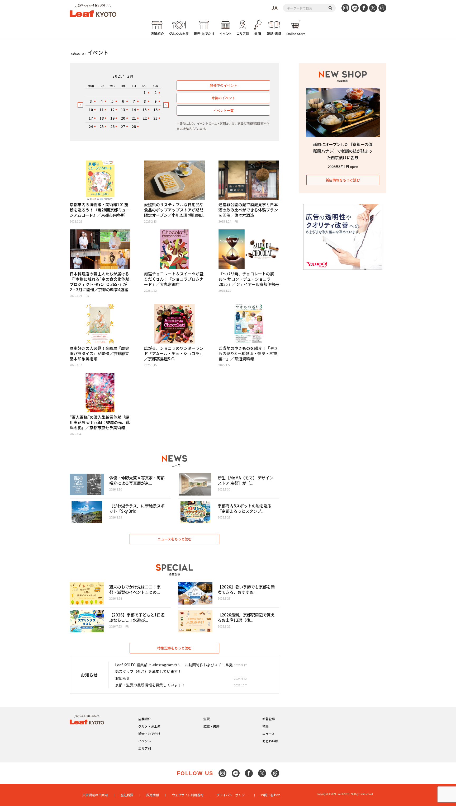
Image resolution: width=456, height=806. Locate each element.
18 (101, 118)
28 (134, 126)
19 (112, 118)
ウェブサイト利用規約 (187, 795)
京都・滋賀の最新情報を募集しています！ (150, 684)
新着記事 (268, 719)
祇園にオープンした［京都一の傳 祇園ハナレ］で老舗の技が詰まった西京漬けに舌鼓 (342, 151)
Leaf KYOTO (77, 54)
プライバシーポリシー (232, 795)
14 (134, 109)
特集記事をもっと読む (174, 648)
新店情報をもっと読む (343, 179)
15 (144, 109)
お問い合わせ (270, 795)
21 (134, 118)
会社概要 (127, 795)
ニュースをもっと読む (175, 538)
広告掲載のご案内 (95, 795)
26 (112, 126)
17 (91, 118)
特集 (265, 726)
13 (123, 109)
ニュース (268, 733)
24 (91, 126)
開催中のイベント (223, 85)
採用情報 (152, 795)
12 (112, 109)
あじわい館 (270, 741)
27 (123, 126)
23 (155, 118)
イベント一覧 (223, 110)
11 (101, 109)
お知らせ (122, 678)
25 (101, 126)
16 (155, 109)
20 (123, 118)
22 (144, 118)
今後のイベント (223, 97)
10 (91, 109)
